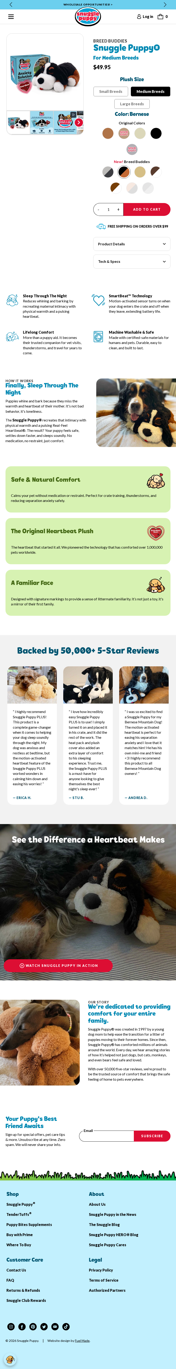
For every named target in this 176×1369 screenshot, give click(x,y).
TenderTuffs (19, 1214)
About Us (97, 1204)
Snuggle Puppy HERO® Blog (113, 1234)
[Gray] (132, 149)
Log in (148, 16)
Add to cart (147, 209)
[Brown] (124, 133)
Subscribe (152, 1136)
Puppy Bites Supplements (29, 1224)
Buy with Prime (19, 1234)
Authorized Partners (107, 1290)
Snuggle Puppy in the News (112, 1214)
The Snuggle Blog (104, 1224)
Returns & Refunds (23, 1290)
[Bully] (156, 172)
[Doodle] (140, 172)
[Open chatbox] (10, 1359)
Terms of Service (103, 1280)
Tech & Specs (109, 261)
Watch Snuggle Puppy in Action (62, 966)
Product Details (111, 244)
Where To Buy (18, 1245)
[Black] (156, 133)
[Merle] (108, 172)
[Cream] (140, 133)
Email (88, 1130)
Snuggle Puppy (20, 1203)
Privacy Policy (101, 1270)
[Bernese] (124, 172)
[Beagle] (116, 188)
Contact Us (16, 1270)
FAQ (10, 1280)
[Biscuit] (108, 133)
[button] (18, 122)
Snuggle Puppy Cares (107, 1245)
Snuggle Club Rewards (26, 1300)
